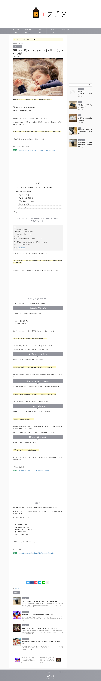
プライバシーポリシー (47, 672)
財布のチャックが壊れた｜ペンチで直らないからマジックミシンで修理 (85, 105)
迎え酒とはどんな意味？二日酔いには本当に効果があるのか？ (35, 470)
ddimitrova (55, 94)
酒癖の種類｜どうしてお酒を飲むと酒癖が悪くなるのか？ (38, 614)
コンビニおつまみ (15, 29)
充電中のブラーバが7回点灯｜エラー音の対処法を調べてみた (85, 131)
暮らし (78, 29)
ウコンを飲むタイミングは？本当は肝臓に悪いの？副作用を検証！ (36, 553)
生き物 (52, 29)
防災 (40, 32)
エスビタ (50, 676)
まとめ (18, 212)
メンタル (15, 32)
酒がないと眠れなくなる (25, 207)
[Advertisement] (38, 168)
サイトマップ (57, 672)
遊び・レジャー (65, 29)
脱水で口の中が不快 (24, 204)
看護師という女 (27, 29)
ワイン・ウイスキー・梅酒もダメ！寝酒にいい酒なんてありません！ (35, 187)
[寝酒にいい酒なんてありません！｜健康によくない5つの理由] (39, 582)
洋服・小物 (27, 32)
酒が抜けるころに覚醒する (26, 198)
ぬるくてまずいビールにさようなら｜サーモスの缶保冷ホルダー (40, 601)
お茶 (40, 29)
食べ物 (52, 32)
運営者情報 (64, 672)
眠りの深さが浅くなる (24, 195)
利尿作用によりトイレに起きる (27, 201)
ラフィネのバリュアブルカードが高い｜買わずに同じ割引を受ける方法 (85, 118)
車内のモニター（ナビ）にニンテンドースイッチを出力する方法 (85, 93)
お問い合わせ (37, 672)
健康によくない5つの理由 (23, 191)
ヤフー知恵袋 (21, 248)
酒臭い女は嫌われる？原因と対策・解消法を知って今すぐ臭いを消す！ (37, 150)
